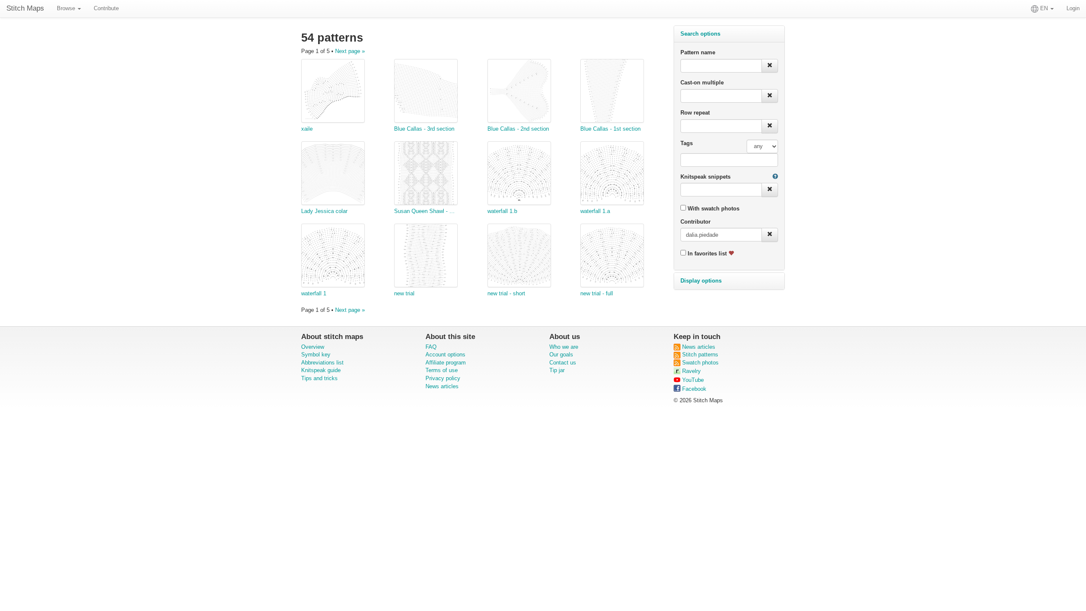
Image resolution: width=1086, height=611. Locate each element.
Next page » (350, 51)
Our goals (561, 354)
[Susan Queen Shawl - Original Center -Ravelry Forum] (426, 174)
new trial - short (506, 293)
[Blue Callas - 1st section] (612, 92)
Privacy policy (442, 378)
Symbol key (315, 354)
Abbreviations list (322, 362)
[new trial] (426, 257)
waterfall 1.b (502, 211)
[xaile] (333, 92)
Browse (67, 8)
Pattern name (697, 52)
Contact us (562, 362)
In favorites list (707, 253)
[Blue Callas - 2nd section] (519, 92)
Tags (686, 143)
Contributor (695, 222)
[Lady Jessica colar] (333, 174)
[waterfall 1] (333, 257)
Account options (445, 354)
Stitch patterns (699, 354)
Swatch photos (699, 362)
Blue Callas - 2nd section (518, 129)
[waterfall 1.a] (612, 174)
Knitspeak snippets (705, 177)
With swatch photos (712, 208)
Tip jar (557, 370)
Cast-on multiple (702, 82)
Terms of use (441, 370)
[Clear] (769, 66)
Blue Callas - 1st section (610, 129)
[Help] (775, 177)
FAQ (431, 347)
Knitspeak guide (321, 370)
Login (1073, 8)
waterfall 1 (313, 293)
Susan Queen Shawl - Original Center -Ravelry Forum (426, 211)
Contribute (106, 8)
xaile (307, 129)
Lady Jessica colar (324, 211)
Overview (312, 347)
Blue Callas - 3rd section (424, 129)
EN (1044, 8)
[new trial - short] (519, 257)
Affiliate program (445, 362)
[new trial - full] (612, 257)
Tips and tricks (319, 378)
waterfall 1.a (595, 211)
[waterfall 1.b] (519, 174)
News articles (442, 386)
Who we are (563, 347)
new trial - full (596, 293)
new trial (404, 293)
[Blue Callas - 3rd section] (426, 92)
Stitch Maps (25, 8)
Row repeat (695, 112)
